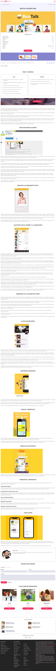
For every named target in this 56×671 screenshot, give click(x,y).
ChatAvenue (16, 658)
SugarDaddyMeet (17, 665)
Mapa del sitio (3, 653)
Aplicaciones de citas (17, 643)
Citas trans (25, 645)
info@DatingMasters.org (51, 644)
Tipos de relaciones (4, 65)
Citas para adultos (17, 646)
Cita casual (15, 651)
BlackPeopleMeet (16, 660)
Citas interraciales (27, 648)
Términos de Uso (3, 651)
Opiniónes (2, 643)
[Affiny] (3, 627)
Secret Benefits (26, 660)
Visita (28, 50)
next (30, 613)
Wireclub (25, 663)
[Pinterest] (54, 63)
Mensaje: (2, 573)
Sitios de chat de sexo (27, 650)
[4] (9, 567)
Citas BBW (25, 651)
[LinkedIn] (49, 63)
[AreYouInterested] (3, 631)
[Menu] (54, 1)
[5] (10, 567)
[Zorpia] (29, 623)
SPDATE (25, 662)
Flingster (25, 658)
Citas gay (15, 645)
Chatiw (25, 657)
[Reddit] (25, 637)
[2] (7, 567)
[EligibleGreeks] (3, 623)
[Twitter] (52, 63)
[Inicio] (6, 1)
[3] (8, 567)
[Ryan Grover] (6, 554)
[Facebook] (47, 63)
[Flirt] (34, 57)
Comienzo (37, 101)
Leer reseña (9, 606)
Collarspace (25, 654)
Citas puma (16, 653)
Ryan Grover (15, 550)
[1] (6, 567)
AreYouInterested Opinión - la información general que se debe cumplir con (10, 631)
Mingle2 (15, 657)
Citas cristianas (16, 650)
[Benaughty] (21, 57)
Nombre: (2, 569)
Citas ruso (25, 643)
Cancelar (9, 582)
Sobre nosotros (3, 645)
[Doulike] (29, 627)
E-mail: (29, 569)
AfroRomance (16, 663)
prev (26, 613)
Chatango (15, 666)
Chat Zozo (25, 665)
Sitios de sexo (16, 648)
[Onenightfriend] (28, 57)
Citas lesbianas (26, 653)
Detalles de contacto (4, 646)
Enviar (4, 582)
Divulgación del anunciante (5, 648)
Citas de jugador (26, 646)
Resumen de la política (4, 650)
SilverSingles (16, 662)
